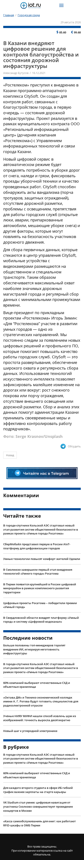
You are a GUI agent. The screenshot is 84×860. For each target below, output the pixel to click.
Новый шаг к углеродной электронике (30, 731)
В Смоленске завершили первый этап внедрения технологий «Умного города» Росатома (37, 572)
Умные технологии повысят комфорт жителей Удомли (41, 559)
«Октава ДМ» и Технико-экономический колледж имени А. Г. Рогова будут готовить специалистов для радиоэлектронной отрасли (40, 701)
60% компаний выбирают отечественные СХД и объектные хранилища (36, 685)
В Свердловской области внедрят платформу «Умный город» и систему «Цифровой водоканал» (41, 620)
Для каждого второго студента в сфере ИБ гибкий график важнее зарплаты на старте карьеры (38, 790)
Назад (10, 455)
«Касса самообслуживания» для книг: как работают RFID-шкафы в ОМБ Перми (39, 823)
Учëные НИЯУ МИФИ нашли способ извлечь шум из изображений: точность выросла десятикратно (39, 718)
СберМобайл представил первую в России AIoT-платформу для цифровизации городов (36, 546)
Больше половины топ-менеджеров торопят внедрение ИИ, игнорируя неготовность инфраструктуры (34, 649)
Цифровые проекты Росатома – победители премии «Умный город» (40, 605)
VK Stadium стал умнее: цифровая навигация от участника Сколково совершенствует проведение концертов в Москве (38, 806)
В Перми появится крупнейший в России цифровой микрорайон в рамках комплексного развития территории (39, 588)
